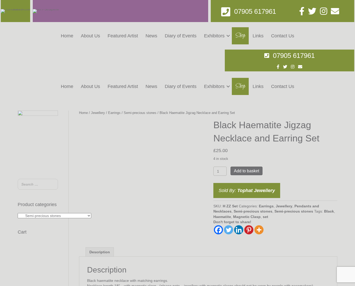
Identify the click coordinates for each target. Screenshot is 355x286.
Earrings (114, 113)
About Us (90, 35)
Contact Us (282, 35)
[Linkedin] (238, 229)
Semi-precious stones (140, 113)
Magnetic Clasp (247, 217)
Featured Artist (123, 35)
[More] (259, 229)
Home (67, 35)
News (151, 35)
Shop (240, 35)
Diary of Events (180, 35)
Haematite (222, 217)
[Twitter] (228, 229)
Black (329, 211)
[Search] (52, 185)
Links (258, 35)
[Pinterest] (248, 229)
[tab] (100, 251)
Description (99, 252)
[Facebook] (218, 229)
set (265, 217)
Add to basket (246, 171)
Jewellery (98, 113)
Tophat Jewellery (256, 190)
